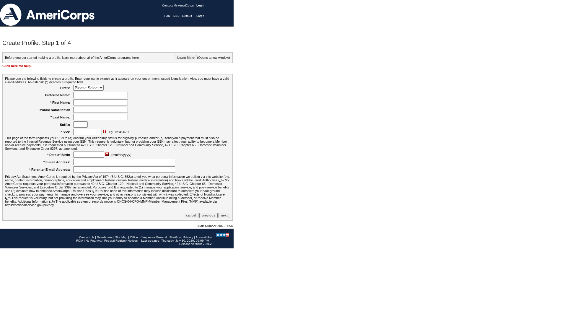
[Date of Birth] (107, 155)
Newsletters (105, 237)
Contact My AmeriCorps (178, 5)
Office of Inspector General (148, 237)
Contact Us (86, 237)
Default (187, 15)
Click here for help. (17, 66)
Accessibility (203, 237)
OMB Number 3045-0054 (215, 226)
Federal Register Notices (121, 240)
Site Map (121, 237)
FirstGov (175, 237)
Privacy (188, 237)
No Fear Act (94, 240)
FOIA (79, 240)
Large (200, 15)
